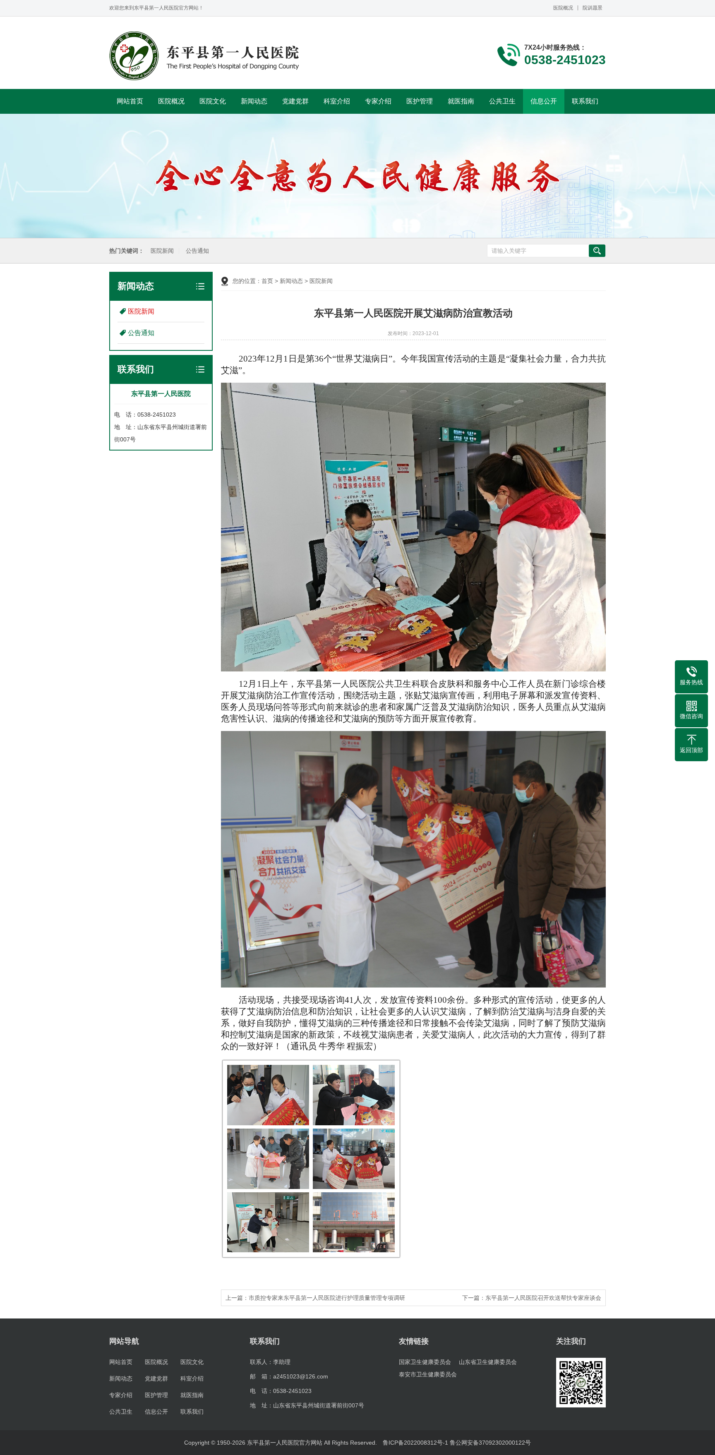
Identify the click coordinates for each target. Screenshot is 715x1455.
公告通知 (197, 251)
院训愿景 (592, 8)
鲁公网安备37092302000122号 (490, 1442)
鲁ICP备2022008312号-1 (415, 1442)
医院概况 (563, 8)
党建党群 (295, 101)
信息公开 (543, 101)
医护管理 (419, 101)
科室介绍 (337, 101)
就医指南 (461, 101)
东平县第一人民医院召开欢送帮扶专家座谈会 (543, 1297)
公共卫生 (502, 101)
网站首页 (130, 101)
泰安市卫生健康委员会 (428, 1374)
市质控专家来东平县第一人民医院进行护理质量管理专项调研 (327, 1297)
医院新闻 (162, 251)
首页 (267, 281)
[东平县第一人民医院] (205, 56)
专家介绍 (378, 101)
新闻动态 (254, 101)
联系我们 (585, 101)
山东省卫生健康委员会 (488, 1362)
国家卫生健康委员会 (425, 1362)
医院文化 (212, 101)
